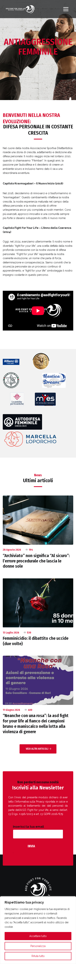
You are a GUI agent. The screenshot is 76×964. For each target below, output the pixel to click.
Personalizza (38, 946)
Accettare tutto (38, 936)
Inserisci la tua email (28, 826)
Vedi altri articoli (37, 748)
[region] (38, 930)
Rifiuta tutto (38, 956)
